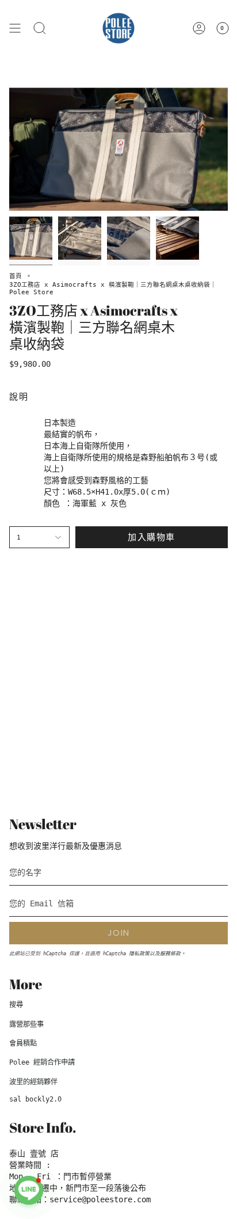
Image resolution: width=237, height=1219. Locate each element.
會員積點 (23, 1043)
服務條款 (170, 953)
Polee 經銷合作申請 (42, 1062)
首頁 (15, 275)
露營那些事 (26, 1024)
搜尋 (16, 1005)
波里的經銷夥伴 (33, 1082)
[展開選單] (14, 28)
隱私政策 (139, 953)
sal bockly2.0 (35, 1099)
